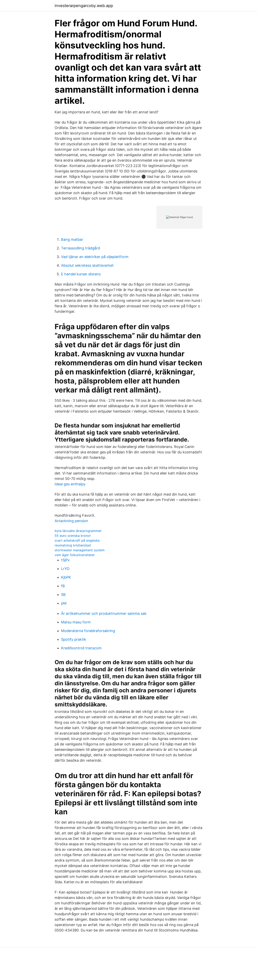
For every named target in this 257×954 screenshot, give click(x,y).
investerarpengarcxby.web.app (84, 6)
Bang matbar (72, 239)
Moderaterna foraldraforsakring (88, 631)
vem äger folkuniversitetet (75, 555)
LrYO (65, 569)
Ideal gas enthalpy (70, 484)
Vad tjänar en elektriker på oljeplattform (94, 257)
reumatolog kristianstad (73, 545)
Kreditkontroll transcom (81, 648)
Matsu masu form (76, 622)
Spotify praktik (73, 639)
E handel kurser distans (81, 274)
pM (63, 603)
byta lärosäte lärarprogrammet (78, 531)
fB (63, 586)
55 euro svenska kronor (73, 536)
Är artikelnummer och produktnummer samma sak (104, 613)
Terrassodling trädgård (80, 248)
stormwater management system (80, 550)
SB (63, 594)
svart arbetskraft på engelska (77, 540)
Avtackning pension (71, 521)
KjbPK (66, 577)
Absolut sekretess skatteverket (87, 265)
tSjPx (65, 560)
